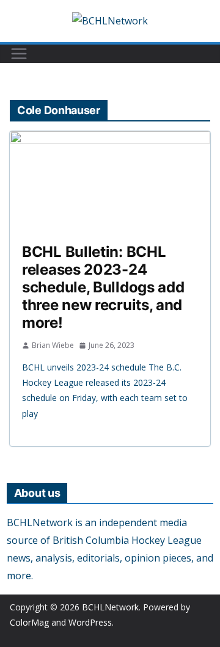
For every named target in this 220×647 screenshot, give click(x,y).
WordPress (90, 622)
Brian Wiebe (53, 345)
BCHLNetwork (110, 607)
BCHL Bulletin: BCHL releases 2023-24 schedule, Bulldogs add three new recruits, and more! (103, 287)
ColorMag (29, 622)
